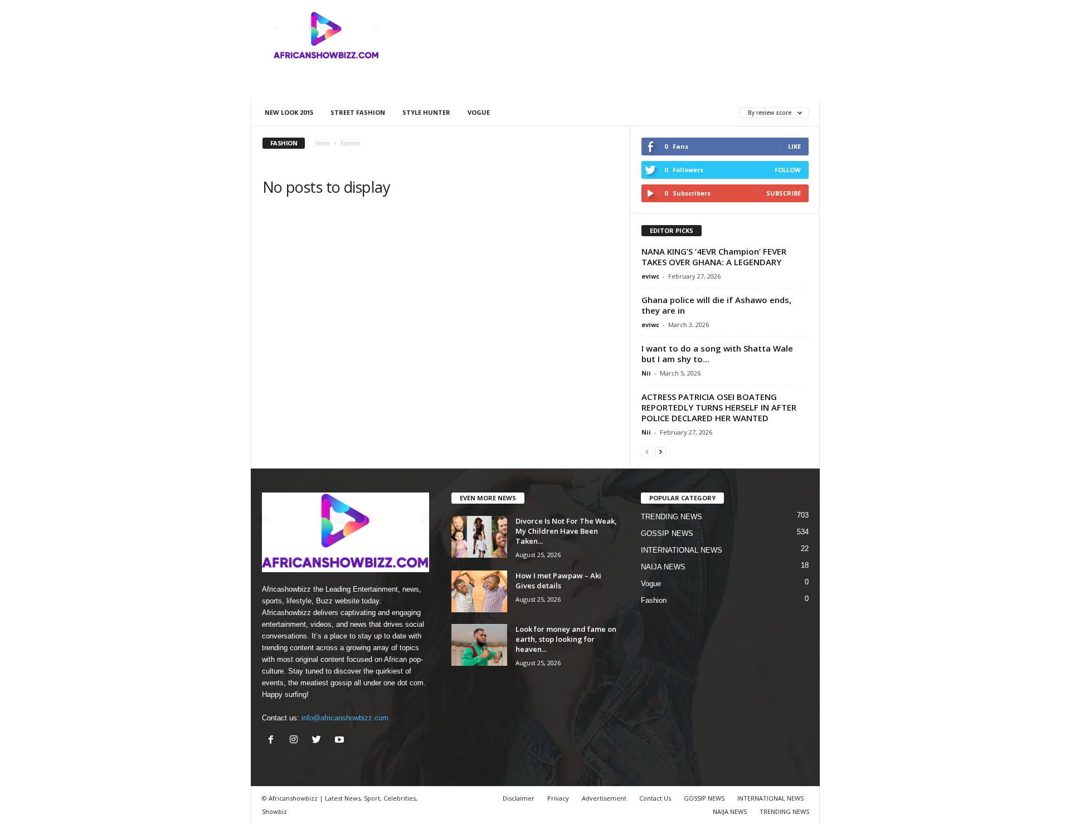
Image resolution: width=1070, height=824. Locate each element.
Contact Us (655, 798)
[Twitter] (319, 741)
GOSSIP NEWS (667, 533)
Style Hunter (426, 112)
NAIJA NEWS (663, 567)
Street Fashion (357, 112)
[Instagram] (296, 741)
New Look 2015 (289, 112)
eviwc (650, 276)
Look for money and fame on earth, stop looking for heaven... (565, 639)
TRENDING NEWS (671, 517)
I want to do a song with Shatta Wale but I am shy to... (717, 353)
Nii (646, 373)
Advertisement (604, 798)
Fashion (654, 600)
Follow (788, 169)
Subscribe (783, 193)
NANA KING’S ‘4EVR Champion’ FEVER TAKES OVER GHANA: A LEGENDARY (713, 256)
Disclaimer (518, 798)
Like (794, 146)
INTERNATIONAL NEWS (681, 550)
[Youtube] (340, 741)
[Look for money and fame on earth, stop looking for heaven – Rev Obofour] (479, 645)
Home (322, 143)
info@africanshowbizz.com (344, 718)
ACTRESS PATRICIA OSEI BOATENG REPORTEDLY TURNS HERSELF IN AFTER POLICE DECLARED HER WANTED (718, 407)
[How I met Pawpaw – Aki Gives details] (479, 591)
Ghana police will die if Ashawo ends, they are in (716, 305)
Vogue (479, 112)
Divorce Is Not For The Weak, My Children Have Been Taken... (566, 531)
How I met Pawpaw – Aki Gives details (558, 581)
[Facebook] (273, 741)
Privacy (558, 798)
